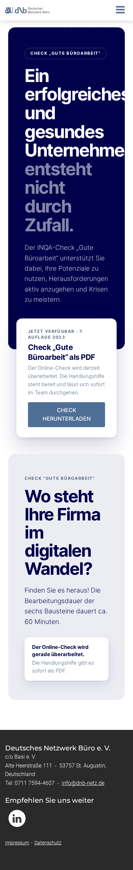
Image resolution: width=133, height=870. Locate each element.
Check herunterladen (67, 414)
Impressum (17, 842)
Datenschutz (47, 842)
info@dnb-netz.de (83, 783)
